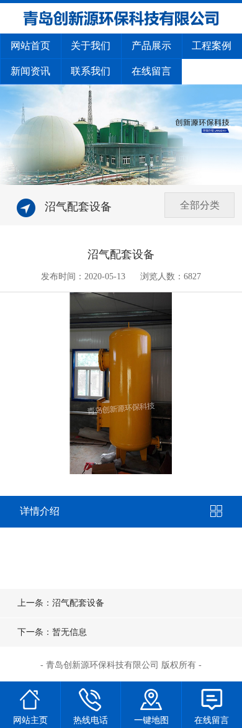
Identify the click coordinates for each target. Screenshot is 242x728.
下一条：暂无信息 (52, 632)
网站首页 (30, 45)
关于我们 (90, 45)
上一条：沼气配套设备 (60, 603)
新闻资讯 (30, 71)
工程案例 (211, 45)
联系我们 (90, 71)
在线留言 (151, 71)
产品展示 (151, 45)
